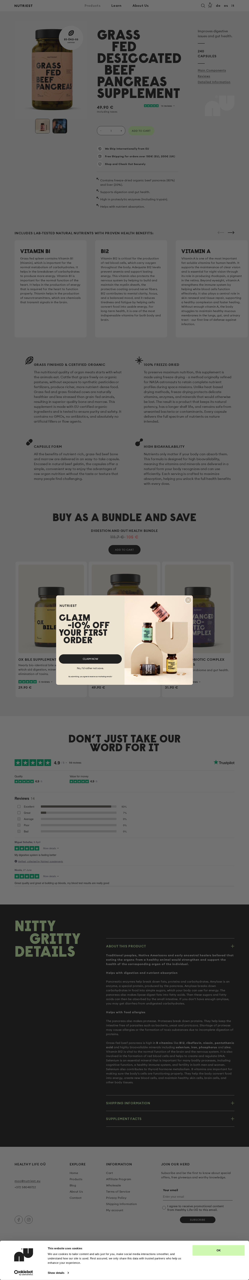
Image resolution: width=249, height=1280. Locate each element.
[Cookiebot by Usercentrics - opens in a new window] (24, 1273)
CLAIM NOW (90, 659)
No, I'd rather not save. (90, 668)
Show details (56, 1272)
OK (219, 1250)
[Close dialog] (188, 600)
